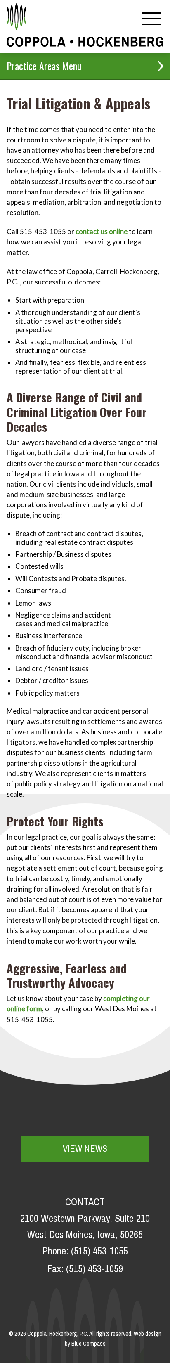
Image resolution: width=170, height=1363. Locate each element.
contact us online (102, 231)
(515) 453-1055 (99, 1251)
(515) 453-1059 (94, 1269)
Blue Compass (88, 1344)
